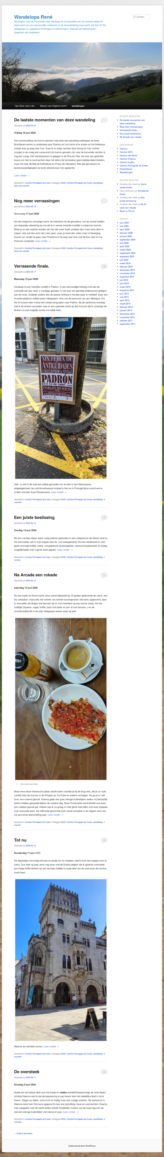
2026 (63, 182)
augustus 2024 (127, 256)
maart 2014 (125, 286)
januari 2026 (126, 236)
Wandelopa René (33, 16)
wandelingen (78, 105)
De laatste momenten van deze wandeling (54, 120)
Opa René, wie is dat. (25, 105)
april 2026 (124, 229)
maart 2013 (125, 303)
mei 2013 (124, 296)
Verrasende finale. (31, 266)
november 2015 (127, 273)
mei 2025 (124, 242)
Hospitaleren (126, 168)
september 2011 (127, 323)
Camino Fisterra (128, 158)
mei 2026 (124, 226)
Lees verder (22, 175)
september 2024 (127, 252)
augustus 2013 (127, 290)
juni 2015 (124, 283)
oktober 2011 (126, 320)
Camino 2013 (126, 151)
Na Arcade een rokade (35, 575)
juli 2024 (124, 259)
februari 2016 (126, 266)
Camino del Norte (128, 155)
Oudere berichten (23, 1133)
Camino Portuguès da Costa (79, 182)
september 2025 (127, 239)
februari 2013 (126, 306)
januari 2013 (126, 310)
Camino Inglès (127, 162)
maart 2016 (125, 263)
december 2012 (127, 313)
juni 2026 (124, 222)
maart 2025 (125, 249)
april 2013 (124, 300)
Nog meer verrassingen (37, 201)
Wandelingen (126, 172)
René (122, 210)
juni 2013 (124, 293)
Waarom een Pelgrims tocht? (53, 105)
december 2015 (127, 269)
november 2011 (127, 317)
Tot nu (20, 840)
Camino (123, 148)
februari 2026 (126, 232)
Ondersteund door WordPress (82, 1145)
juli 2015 (124, 279)
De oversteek (26, 1071)
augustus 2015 (127, 276)
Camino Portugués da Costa (38, 182)
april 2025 (124, 246)
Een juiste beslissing (34, 517)
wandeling (97, 182)
